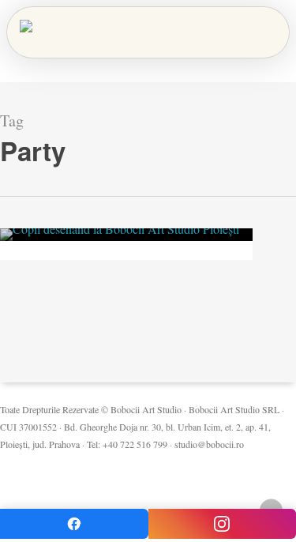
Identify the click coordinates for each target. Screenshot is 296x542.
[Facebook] (74, 524)
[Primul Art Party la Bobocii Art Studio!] (126, 234)
